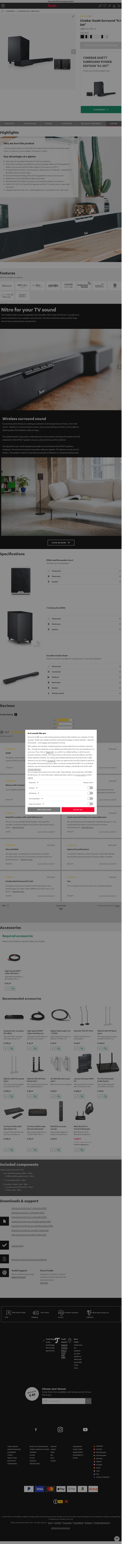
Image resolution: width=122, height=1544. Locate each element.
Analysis (32, 788)
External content (35, 804)
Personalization (34, 798)
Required (32, 782)
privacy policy (81, 775)
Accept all (78, 810)
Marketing (32, 793)
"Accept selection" (34, 769)
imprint (30, 778)
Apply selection (44, 810)
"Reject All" (50, 752)
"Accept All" (51, 760)
